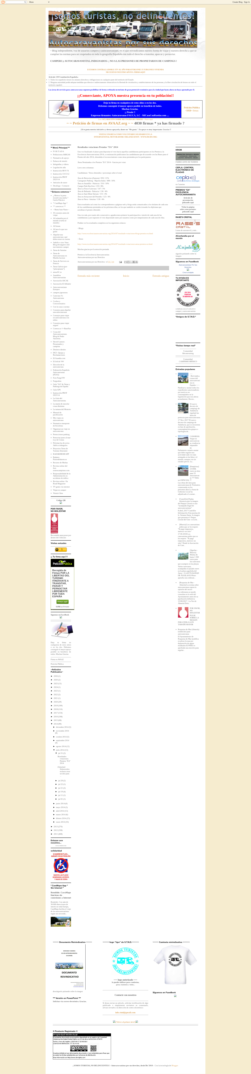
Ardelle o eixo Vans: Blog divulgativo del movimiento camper (61, 244)
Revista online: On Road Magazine (60, 482)
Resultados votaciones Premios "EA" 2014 (64, 759)
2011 (56, 834)
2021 (56, 698)
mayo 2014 (60, 807)
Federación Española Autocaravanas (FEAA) (61, 372)
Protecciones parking (61, 434)
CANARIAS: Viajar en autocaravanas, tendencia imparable (195, 440)
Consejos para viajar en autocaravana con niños (61, 317)
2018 (56, 709)
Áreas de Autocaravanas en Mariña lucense (60, 255)
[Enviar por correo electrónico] (125, 262)
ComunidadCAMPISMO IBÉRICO (188, 360)
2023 (56, 691)
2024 (56, 687)
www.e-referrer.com (60, 845)
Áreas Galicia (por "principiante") (60, 267)
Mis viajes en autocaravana (58, 419)
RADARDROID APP (61, 454)
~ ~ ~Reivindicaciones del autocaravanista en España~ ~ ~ (195, 379)
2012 (56, 830)
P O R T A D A (58, 151)
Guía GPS (57, 390)
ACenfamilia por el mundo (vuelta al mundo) (60, 220)
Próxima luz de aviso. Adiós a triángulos (61, 444)
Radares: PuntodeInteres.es (60, 458)
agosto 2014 (61, 746)
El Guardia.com (59, 358)
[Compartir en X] (131, 262)
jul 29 (60, 780)
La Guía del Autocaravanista (59, 399)
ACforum (56, 226)
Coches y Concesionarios (59, 302)
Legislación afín (59, 167)
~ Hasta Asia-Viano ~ (61, 209)
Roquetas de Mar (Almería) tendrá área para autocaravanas (188, 631)
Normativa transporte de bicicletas (61, 424)
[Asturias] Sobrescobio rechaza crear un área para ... (64, 771)
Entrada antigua (161, 275)
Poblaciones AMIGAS (61, 154)
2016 (56, 717)
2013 (56, 826)
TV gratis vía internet (61, 487)
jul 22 (60, 784)
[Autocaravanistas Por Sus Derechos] (188, 270)
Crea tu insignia (188, 272)
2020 (56, 702)
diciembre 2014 (62, 727)
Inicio (126, 275)
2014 (56, 724)
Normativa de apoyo (61, 158)
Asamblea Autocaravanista (59, 276)
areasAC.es (57, 272)
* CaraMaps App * (60, 203)
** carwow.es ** (59, 206)
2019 (56, 705)
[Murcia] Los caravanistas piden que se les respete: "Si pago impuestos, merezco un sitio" (189, 527)
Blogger (175, 1065)
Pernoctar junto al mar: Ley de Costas (62, 439)
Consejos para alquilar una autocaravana (62, 311)
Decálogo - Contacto (61, 186)
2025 (56, 683)
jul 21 (60, 788)
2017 (56, 713)
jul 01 (60, 799)
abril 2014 (60, 811)
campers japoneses (60, 292)
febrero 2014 (61, 818)
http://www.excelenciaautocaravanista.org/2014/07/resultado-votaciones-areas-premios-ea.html (115, 244)
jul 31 (60, 753)
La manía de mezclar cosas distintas (61, 405)
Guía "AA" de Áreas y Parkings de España (61, 385)
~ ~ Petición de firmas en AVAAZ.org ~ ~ (100, 123)
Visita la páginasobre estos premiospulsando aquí (188, 209)
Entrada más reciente (89, 275)
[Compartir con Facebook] (133, 262)
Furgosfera (57, 381)
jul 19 (60, 792)
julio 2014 (60, 750)
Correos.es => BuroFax (62, 328)
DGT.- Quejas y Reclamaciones (59, 354)
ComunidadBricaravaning (188, 352)
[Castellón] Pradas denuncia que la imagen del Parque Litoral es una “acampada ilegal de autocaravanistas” (188, 503)
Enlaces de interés (60, 161)
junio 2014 (60, 803)
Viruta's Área (58, 493)
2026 (56, 680)
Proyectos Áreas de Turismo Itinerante (60, 449)
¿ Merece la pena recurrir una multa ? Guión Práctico (60, 197)
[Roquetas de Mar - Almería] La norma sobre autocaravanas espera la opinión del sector (188, 585)
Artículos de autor (60, 182)
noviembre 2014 (62, 731)
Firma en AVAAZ (57, 659)
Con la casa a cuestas (61, 307)
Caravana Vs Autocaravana (58, 297)
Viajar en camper (59, 490)
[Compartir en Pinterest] (136, 262)
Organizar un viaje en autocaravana (61, 430)
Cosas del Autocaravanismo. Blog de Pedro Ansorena (60, 335)
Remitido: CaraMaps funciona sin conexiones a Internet (61, 895)
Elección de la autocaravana (58, 366)
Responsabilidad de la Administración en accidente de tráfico (61, 476)
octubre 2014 (61, 737)
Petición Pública (57, 664)
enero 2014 (60, 822)
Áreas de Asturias (59, 250)
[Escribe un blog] (128, 262)
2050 (56, 676)
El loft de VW (58, 361)
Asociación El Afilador (62, 284)
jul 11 (60, 795)
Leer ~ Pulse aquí (125, 119)
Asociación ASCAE (60, 281)
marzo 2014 (61, 814)
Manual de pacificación (58, 413)
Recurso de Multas (60, 462)
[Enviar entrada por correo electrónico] (120, 262)
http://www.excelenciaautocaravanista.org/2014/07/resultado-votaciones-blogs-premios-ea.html (115, 233)
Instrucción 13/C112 (61, 174)
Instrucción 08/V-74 (61, 171)
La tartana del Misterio (62, 409)
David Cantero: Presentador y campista (59, 344)
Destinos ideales (59, 349)
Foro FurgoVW (59, 378)
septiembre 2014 (62, 740)
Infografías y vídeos (61, 164)
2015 (56, 720)
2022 (56, 694)
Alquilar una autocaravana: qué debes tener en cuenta (61, 237)
